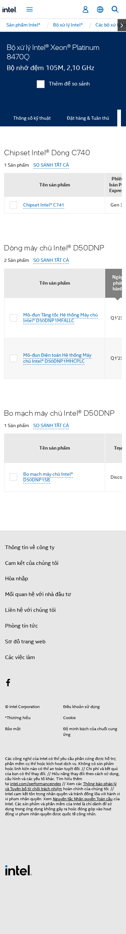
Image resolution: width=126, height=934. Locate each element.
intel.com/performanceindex (35, 783)
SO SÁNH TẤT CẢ (51, 165)
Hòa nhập (16, 578)
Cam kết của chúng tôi (31, 563)
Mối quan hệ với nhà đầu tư (38, 594)
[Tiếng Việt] (100, 9)
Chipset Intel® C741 (43, 205)
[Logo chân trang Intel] (18, 870)
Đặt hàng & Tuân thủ (88, 118)
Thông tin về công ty (29, 547)
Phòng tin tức (21, 626)
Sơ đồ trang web (25, 641)
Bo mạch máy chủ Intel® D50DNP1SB (48, 477)
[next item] (122, 25)
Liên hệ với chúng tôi (30, 610)
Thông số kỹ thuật (32, 118)
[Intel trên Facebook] (8, 684)
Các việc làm (20, 657)
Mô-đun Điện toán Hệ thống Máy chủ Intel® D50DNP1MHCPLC (57, 358)
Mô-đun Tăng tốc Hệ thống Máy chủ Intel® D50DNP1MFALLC (60, 318)
